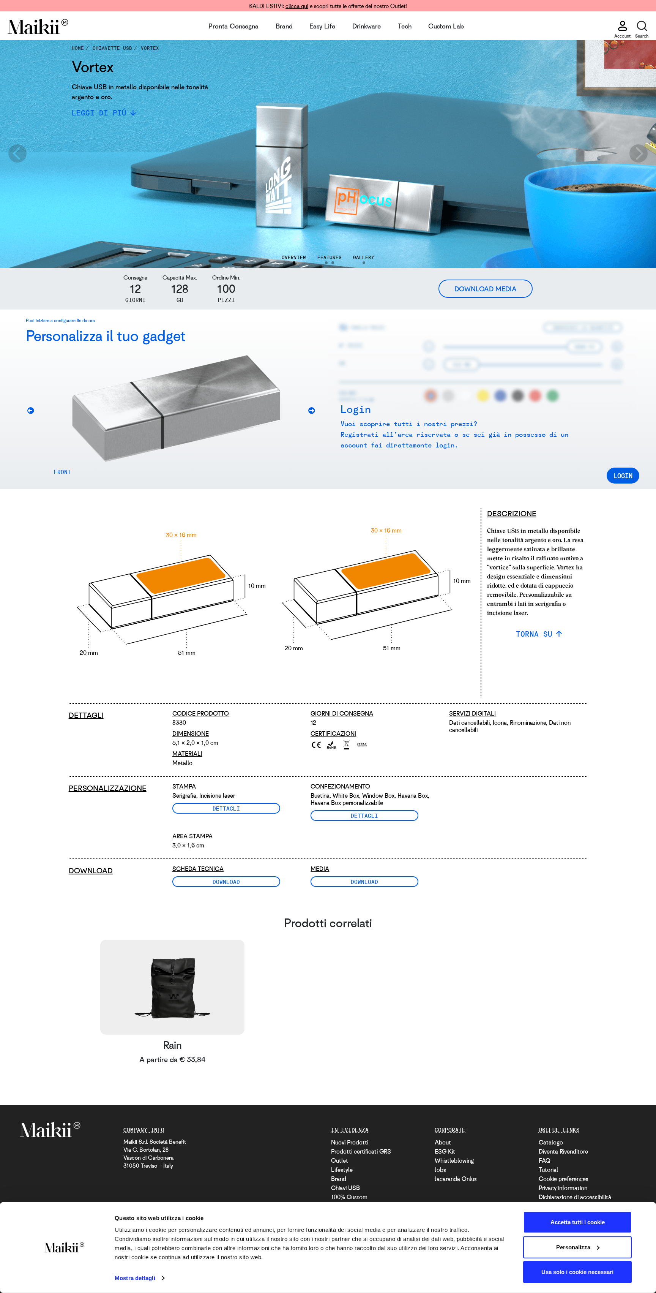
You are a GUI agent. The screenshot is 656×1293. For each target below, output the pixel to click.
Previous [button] (17, 153)
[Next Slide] (314, 412)
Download (226, 881)
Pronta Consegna (233, 26)
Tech (405, 26)
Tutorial (548, 1169)
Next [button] (638, 153)
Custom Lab (446, 26)
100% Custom (349, 1197)
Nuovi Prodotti (349, 1142)
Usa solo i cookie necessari (577, 1272)
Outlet (339, 1160)
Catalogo (551, 1142)
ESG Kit (445, 1151)
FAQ (544, 1160)
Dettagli (226, 808)
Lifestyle (342, 1169)
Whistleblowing (454, 1160)
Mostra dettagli (135, 1278)
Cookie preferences (563, 1178)
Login (622, 475)
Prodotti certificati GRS (361, 1151)
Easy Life (322, 26)
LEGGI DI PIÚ (99, 112)
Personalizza (573, 1247)
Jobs (440, 1169)
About (443, 1142)
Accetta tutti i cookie (577, 1222)
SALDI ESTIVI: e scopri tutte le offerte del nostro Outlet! (328, 5)
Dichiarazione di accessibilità (575, 1197)
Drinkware (366, 26)
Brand (284, 26)
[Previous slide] (33, 412)
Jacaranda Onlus (456, 1178)
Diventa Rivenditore (563, 1151)
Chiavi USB (345, 1188)
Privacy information (563, 1188)
